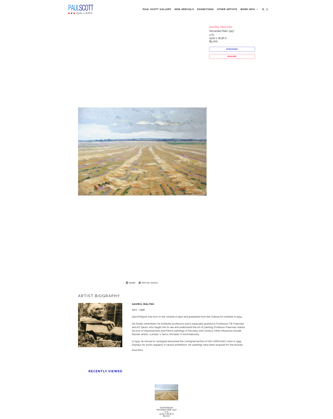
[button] (249, 9)
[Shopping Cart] (267, 9)
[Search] (263, 9)
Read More (137, 350)
